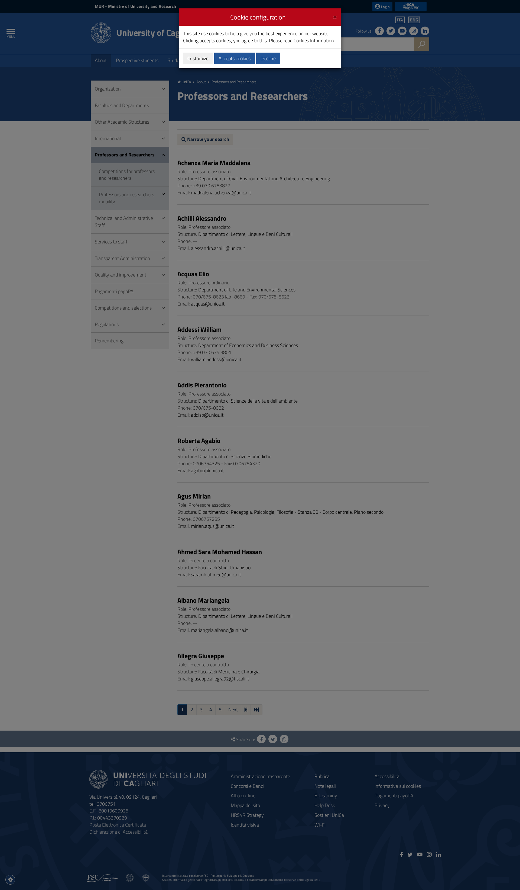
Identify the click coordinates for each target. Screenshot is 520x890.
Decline (268, 58)
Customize (198, 58)
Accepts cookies (235, 58)
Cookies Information (314, 40)
